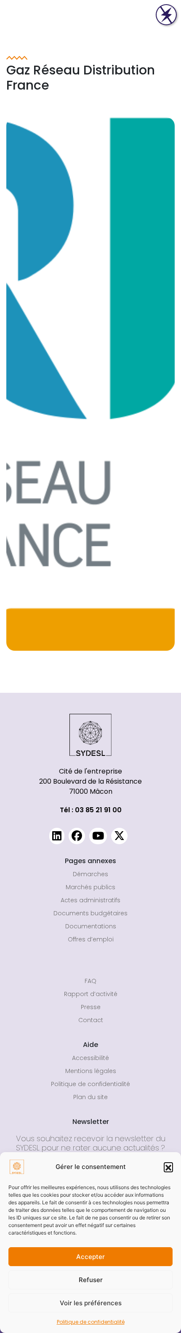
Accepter (90, 1257)
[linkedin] (56, 836)
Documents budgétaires (90, 913)
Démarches (90, 874)
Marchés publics (90, 887)
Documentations (90, 926)
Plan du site (90, 1097)
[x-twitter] (119, 836)
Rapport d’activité (90, 994)
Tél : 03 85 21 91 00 (91, 810)
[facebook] (77, 836)
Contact (90, 1020)
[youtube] (98, 836)
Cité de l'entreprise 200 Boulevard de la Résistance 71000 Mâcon (90, 781)
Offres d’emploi (91, 939)
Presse (91, 1007)
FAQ (90, 981)
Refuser (91, 1280)
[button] (168, 1167)
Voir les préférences (91, 1303)
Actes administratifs (90, 900)
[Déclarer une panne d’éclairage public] (166, 14)
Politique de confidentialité (91, 1321)
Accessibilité (90, 1058)
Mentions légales (90, 1071)
